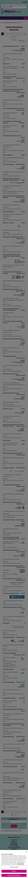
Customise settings (14, 867)
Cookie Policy (20, 864)
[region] (14, 864)
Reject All (14, 871)
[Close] (26, 852)
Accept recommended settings (14, 875)
